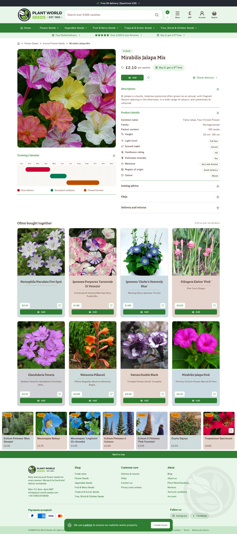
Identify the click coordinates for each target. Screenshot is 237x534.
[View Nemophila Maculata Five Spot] (41, 272)
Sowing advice (130, 185)
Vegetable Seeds (83, 483)
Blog (170, 474)
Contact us (126, 483)
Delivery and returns (133, 207)
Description (128, 88)
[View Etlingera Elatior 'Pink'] (196, 272)
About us (172, 478)
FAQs (124, 196)
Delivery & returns (130, 474)
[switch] (167, 15)
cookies (87, 525)
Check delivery (205, 77)
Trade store (80, 474)
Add (134, 77)
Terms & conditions (177, 492)
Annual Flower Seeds (54, 43)
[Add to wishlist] (148, 78)
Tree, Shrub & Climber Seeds (89, 496)
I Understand (160, 525)
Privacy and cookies (131, 487)
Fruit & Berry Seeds (84, 487)
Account (172, 496)
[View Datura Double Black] (144, 363)
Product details (130, 112)
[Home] (18, 43)
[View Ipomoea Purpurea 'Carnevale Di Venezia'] (92, 272)
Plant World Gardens (178, 483)
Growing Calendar (28, 155)
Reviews (172, 487)
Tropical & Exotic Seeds (87, 492)
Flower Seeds (31, 43)
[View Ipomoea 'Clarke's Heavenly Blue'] (144, 272)
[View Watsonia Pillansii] (92, 363)
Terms (186, 530)
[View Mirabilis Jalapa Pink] (196, 363)
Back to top (119, 454)
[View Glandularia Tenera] (41, 363)
